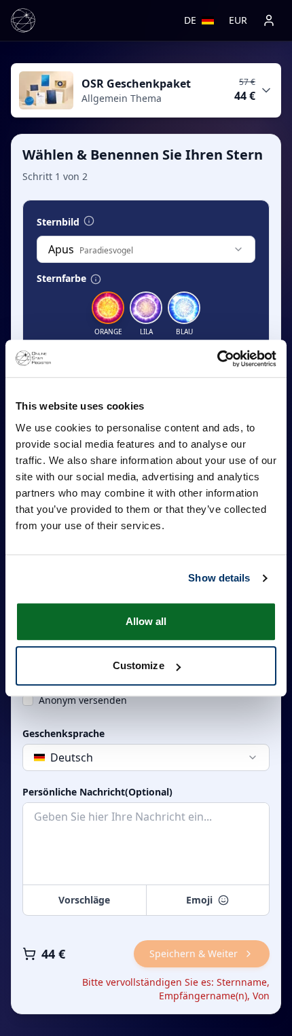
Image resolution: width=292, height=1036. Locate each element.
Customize (138, 665)
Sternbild (58, 222)
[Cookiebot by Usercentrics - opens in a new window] (217, 359)
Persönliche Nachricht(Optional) (97, 792)
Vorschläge (84, 899)
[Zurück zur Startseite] (23, 20)
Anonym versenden (83, 700)
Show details (219, 578)
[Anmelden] (269, 20)
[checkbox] (27, 700)
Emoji (199, 899)
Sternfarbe (61, 278)
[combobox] (146, 249)
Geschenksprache (63, 733)
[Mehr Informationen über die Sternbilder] (89, 220)
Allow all (146, 621)
